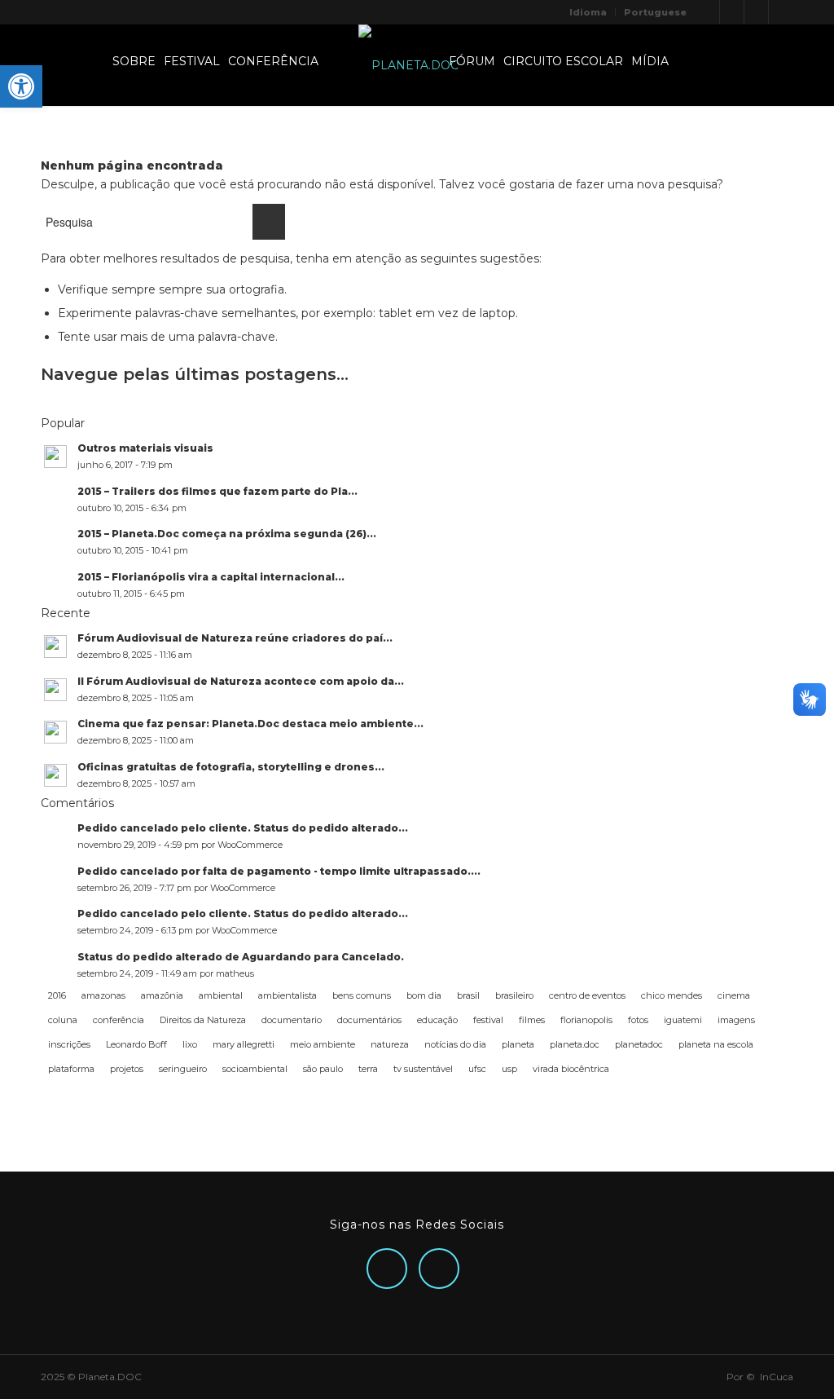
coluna (62, 1020)
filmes (532, 1020)
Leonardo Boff (136, 1044)
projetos (126, 1069)
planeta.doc (574, 1044)
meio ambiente (322, 1044)
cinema (734, 995)
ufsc (477, 1069)
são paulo (323, 1069)
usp (509, 1069)
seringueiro (183, 1069)
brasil (468, 995)
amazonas (103, 995)
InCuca (776, 1376)
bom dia (423, 995)
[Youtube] (781, 12)
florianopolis (586, 1020)
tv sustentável (423, 1069)
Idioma (588, 12)
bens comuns (361, 995)
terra (368, 1069)
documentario (291, 1020)
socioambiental (255, 1069)
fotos (638, 1020)
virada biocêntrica (571, 1069)
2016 (57, 995)
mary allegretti (243, 1044)
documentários (369, 1020)
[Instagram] (732, 12)
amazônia (162, 995)
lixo (189, 1044)
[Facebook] (756, 12)
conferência (118, 1020)
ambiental (221, 995)
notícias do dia (455, 1044)
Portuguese (655, 12)
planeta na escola (715, 1044)
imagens (736, 1020)
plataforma (71, 1069)
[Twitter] (707, 12)
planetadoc (639, 1044)
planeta (518, 1044)
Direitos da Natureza (203, 1020)
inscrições (69, 1044)
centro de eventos (587, 995)
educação (437, 1020)
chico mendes (671, 995)
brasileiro (514, 995)
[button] (21, 86)
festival (488, 1020)
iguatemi (683, 1020)
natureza (390, 1044)
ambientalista (287, 995)
